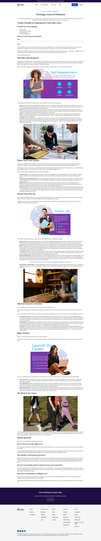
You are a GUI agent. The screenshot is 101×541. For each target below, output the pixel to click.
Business (43, 514)
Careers (49, 11)
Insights (65, 514)
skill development (74, 459)
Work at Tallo (66, 524)
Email (18, 39)
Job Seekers (32, 514)
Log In (81, 4)
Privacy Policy (77, 517)
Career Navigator (44, 4)
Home (44, 11)
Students (31, 512)
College (53, 514)
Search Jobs (53, 4)
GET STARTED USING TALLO (23, 55)
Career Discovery (55, 11)
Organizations (44, 517)
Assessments (55, 517)
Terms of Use (77, 519)
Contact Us (76, 526)
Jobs (42, 519)
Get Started (50, 499)
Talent (53, 512)
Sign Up (75, 4)
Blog (60, 4)
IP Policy (76, 514)
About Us (65, 512)
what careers (59, 451)
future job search (48, 254)
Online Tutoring (66, 519)
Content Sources (66, 522)
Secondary (43, 512)
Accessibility (77, 512)
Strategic (54, 519)
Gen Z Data (65, 517)
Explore (36, 4)
